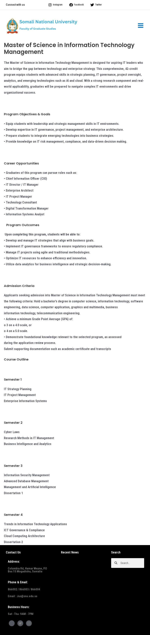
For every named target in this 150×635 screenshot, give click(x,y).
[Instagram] (29, 623)
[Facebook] (12, 623)
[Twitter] (20, 623)
